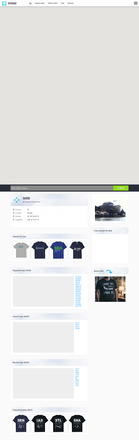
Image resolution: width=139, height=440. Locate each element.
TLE (76, 384)
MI (76, 378)
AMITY (77, 284)
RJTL (77, 327)
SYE (77, 382)
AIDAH (77, 281)
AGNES (78, 279)
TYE (77, 385)
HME (77, 373)
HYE (77, 374)
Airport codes (39, 3)
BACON (78, 306)
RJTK (77, 325)
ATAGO (78, 299)
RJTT (77, 323)
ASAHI (77, 295)
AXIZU (77, 302)
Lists (62, 3)
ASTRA (78, 297)
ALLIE (77, 282)
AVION (77, 301)
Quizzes (71, 3)
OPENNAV (11, 3)
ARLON (78, 293)
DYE (77, 369)
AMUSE (78, 286)
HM (76, 371)
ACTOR (78, 277)
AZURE (78, 304)
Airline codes (52, 3)
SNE (77, 380)
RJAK (77, 328)
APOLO (78, 288)
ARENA (78, 290)
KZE (77, 376)
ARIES (77, 291)
